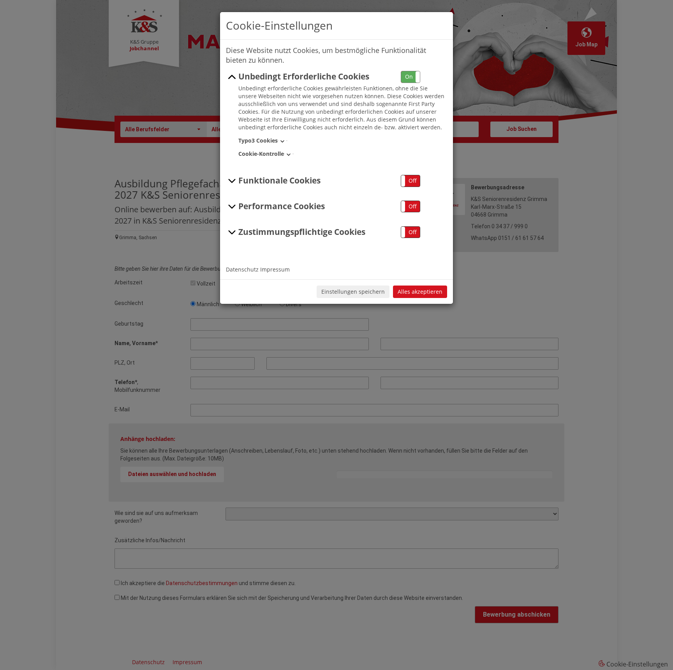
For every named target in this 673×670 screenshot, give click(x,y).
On (409, 76)
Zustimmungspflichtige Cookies (301, 231)
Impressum (275, 269)
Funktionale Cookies (279, 180)
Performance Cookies (281, 206)
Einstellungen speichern (353, 291)
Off (413, 180)
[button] (410, 77)
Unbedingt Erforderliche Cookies (303, 76)
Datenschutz (242, 269)
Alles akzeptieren (420, 291)
